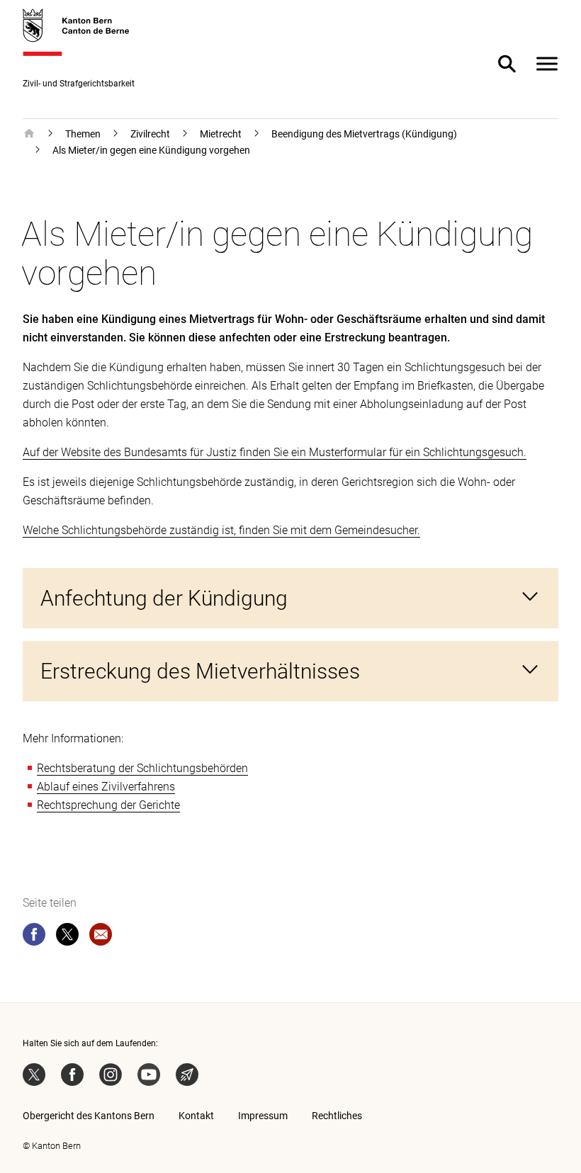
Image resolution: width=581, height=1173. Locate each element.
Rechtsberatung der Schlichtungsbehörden (142, 768)
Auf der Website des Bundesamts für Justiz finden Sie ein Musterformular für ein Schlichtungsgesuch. (274, 452)
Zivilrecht (150, 134)
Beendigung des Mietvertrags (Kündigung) (364, 134)
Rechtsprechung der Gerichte (108, 805)
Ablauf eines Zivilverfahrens (106, 786)
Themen (83, 134)
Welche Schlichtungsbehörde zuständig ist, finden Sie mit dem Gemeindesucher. (221, 530)
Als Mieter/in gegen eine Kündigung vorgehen (151, 150)
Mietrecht (221, 134)
